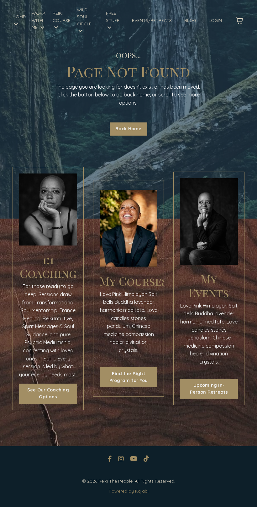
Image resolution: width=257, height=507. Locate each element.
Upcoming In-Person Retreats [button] (209, 388)
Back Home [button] (128, 129)
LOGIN (215, 20)
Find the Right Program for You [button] (128, 377)
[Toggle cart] (239, 20)
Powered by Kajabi (129, 491)
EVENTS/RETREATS (152, 20)
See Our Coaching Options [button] (48, 393)
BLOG (190, 20)
